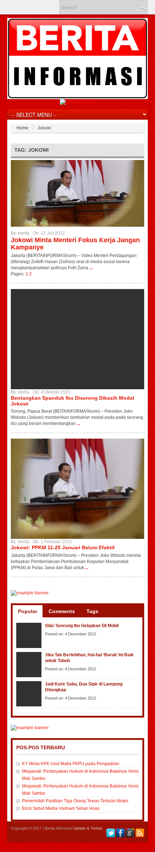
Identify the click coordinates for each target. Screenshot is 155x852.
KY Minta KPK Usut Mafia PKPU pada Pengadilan (70, 763)
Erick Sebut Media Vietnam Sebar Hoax (60, 808)
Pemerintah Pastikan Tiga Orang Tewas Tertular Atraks (75, 800)
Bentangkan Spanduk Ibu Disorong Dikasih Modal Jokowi (72, 401)
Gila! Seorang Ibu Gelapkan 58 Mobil (82, 625)
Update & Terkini (87, 828)
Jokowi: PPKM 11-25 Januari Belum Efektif (63, 547)
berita (23, 233)
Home (22, 127)
